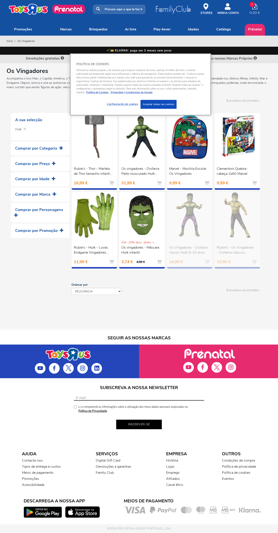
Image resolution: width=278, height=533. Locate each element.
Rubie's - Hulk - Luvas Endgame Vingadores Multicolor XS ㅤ (91, 250)
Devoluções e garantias (113, 466)
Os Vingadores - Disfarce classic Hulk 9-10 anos (188, 250)
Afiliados (173, 478)
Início (10, 41)
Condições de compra (238, 460)
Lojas (170, 466)
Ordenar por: (79, 285)
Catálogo (223, 29)
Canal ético (174, 484)
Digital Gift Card (108, 460)
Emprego (173, 472)
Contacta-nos (32, 460)
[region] (140, 84)
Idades (193, 29)
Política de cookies (236, 472)
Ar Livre (130, 29)
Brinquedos (98, 29)
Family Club (105, 472)
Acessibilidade (33, 484)
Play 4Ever (162, 29)
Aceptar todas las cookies (158, 104)
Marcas (66, 29)
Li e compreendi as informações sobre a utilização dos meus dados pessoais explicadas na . (133, 409)
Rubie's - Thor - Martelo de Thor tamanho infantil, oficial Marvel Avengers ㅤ (93, 171)
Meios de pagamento (37, 472)
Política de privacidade (239, 466)
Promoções (23, 29)
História (172, 460)
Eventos (228, 478)
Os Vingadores (26, 41)
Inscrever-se (139, 424)
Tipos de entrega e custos (41, 466)
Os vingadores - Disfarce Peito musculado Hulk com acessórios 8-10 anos (140, 171)
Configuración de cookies (122, 104)
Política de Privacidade (92, 411)
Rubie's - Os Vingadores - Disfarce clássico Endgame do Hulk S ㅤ (235, 250)
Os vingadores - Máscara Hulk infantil (140, 250)
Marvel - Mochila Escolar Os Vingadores (187, 171)
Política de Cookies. (97, 92)
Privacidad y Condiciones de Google (131, 92)
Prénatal (255, 29)
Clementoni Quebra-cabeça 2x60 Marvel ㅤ (232, 171)
